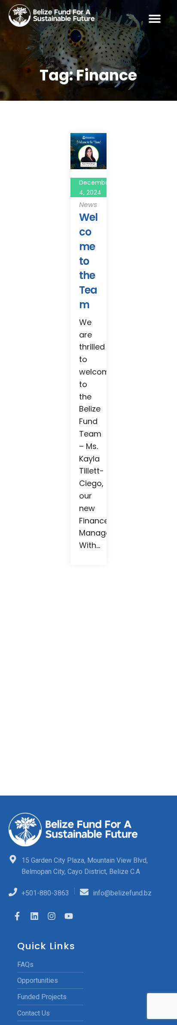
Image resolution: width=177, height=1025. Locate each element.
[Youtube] (68, 916)
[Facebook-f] (17, 916)
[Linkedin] (34, 916)
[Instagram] (51, 916)
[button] (155, 18)
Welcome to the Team (88, 261)
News (88, 205)
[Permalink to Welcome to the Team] (88, 150)
